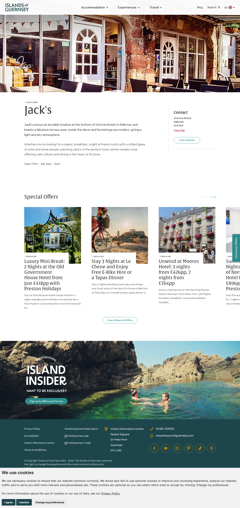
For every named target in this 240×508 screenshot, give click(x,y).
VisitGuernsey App (78, 436)
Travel (154, 7)
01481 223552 (165, 428)
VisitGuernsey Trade (79, 443)
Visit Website (187, 140)
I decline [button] (24, 502)
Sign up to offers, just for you (46, 401)
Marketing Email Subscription (81, 429)
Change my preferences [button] (49, 502)
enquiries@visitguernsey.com (175, 435)
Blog (200, 7)
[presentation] (204, 197)
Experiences (127, 7)
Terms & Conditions (35, 450)
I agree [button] (9, 502)
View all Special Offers (120, 320)
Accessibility (31, 436)
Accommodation (93, 7)
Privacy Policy (110, 493)
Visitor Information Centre (39, 443)
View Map (179, 130)
